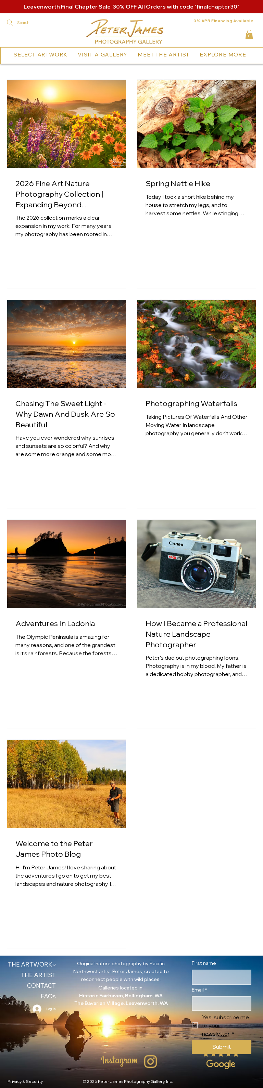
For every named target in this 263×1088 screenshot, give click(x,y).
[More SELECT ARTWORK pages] (69, 54)
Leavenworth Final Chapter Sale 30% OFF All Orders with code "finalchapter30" (131, 6)
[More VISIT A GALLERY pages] (129, 54)
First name (204, 963)
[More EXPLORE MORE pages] (248, 54)
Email (199, 990)
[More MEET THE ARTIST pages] (191, 54)
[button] (249, 34)
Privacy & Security (25, 1081)
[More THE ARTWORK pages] (54, 965)
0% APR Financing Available (223, 20)
